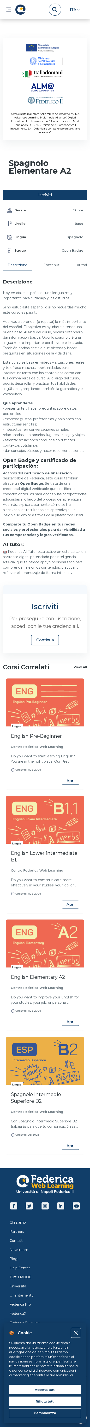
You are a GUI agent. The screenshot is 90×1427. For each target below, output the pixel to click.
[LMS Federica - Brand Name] (19, 10)
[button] (74, 9)
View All (80, 667)
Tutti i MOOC (20, 1277)
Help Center (20, 1268)
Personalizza (45, 1413)
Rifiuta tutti (45, 1401)
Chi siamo (18, 1222)
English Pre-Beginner (36, 736)
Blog (14, 1259)
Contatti (16, 1240)
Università (18, 1286)
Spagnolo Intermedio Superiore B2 (36, 1097)
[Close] (76, 1333)
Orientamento (22, 1295)
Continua (45, 640)
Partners (17, 1231)
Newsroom (19, 1250)
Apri (70, 780)
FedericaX (18, 1313)
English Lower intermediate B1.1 (44, 856)
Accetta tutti (45, 1390)
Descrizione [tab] (17, 265)
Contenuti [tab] (51, 265)
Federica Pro (20, 1304)
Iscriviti (45, 195)
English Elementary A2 (38, 977)
